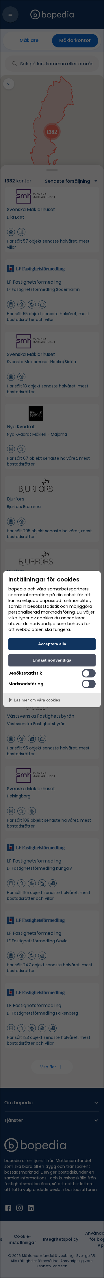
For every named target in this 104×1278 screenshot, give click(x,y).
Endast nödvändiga (52, 660)
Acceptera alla (52, 644)
